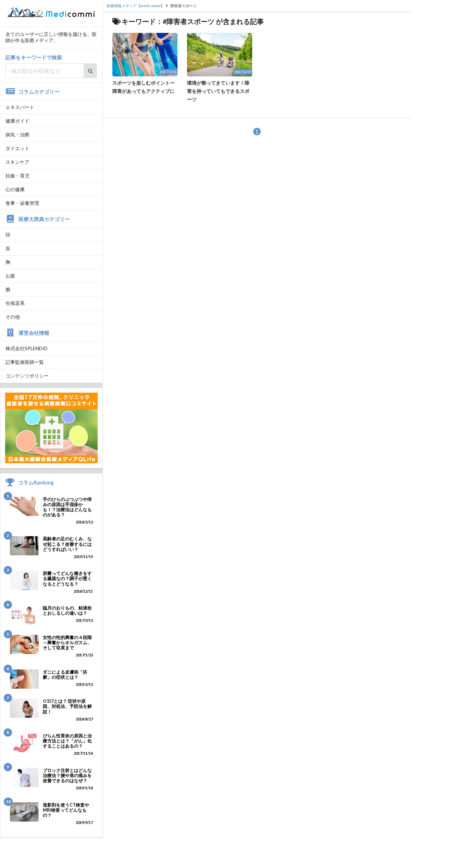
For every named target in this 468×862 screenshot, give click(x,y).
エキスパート (19, 107)
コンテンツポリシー (27, 376)
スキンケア (17, 162)
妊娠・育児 (17, 175)
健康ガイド (17, 121)
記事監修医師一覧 (24, 362)
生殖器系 (15, 303)
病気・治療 (17, 134)
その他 (12, 317)
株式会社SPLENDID (26, 348)
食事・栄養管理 (22, 203)
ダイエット (17, 148)
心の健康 (15, 189)
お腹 (10, 276)
